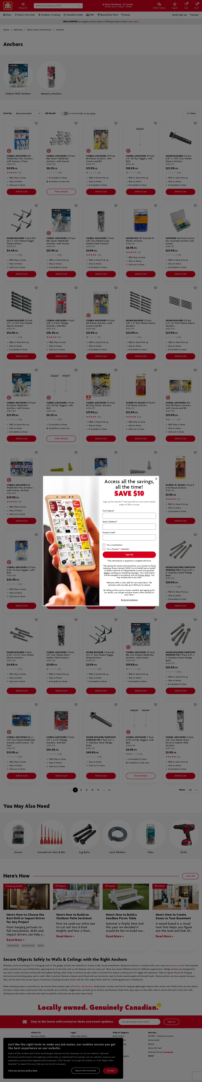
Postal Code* (109, 532)
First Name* (108, 511)
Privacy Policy (144, 575)
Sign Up (129, 554)
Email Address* (110, 521)
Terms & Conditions (129, 600)
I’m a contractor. (115, 545)
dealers (107, 573)
